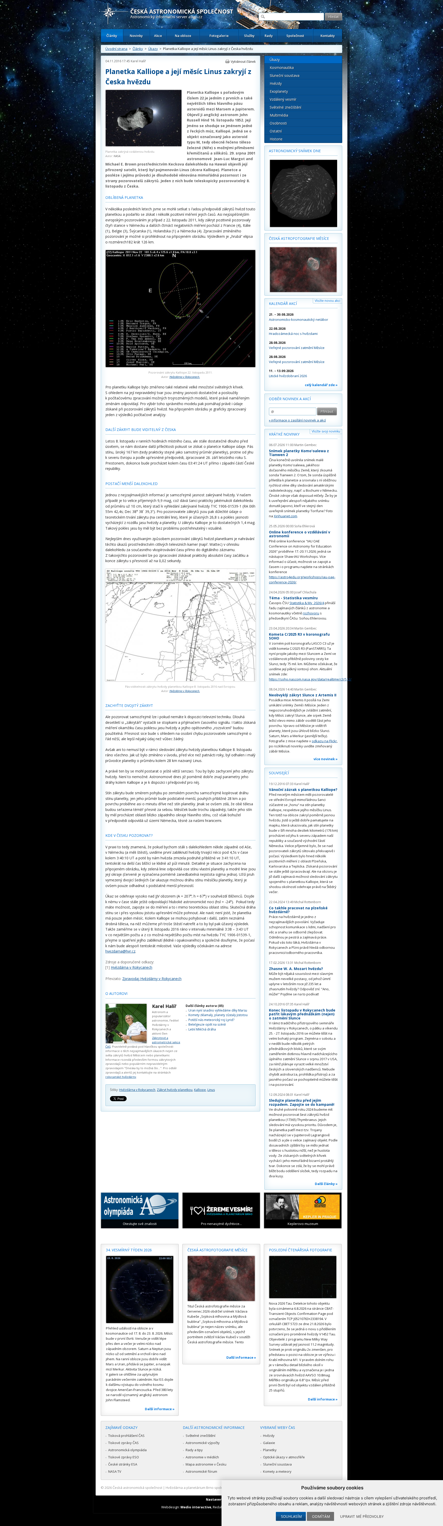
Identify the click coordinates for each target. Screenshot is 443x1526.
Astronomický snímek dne (295, 150)
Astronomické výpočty (203, 1442)
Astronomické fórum (201, 1471)
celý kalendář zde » (321, 385)
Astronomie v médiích (202, 1457)
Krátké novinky (284, 434)
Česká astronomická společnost (137, 1487)
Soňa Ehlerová (304, 526)
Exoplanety (279, 91)
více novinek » (326, 759)
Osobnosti (278, 123)
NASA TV (114, 1471)
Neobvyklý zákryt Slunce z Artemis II (302, 695)
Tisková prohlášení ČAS (126, 1435)
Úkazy (153, 48)
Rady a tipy (194, 1450)
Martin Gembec (305, 445)
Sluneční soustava (284, 75)
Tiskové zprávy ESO (123, 1457)
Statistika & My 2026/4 (306, 603)
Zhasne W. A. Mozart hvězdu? (296, 968)
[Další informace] (140, 1289)
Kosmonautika (282, 67)
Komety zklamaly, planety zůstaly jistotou (218, 1015)
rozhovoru (311, 613)
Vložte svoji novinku (326, 431)
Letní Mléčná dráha (202, 1029)
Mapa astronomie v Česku (206, 1464)
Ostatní (276, 131)
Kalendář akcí (283, 303)
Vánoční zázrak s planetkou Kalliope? (303, 789)
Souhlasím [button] (291, 1516)
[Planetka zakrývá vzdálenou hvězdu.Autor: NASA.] (143, 145)
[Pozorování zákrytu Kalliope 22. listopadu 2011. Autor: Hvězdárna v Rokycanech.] (180, 366)
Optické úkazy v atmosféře (284, 1457)
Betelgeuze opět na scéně (207, 1024)
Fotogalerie (219, 35)
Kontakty (327, 35)
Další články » (326, 1183)
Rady (269, 35)
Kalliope (200, 1090)
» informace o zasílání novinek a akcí (297, 420)
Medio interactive (195, 1507)
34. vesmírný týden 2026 (129, 1249)
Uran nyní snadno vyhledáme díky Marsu (217, 1010)
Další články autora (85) (205, 1006)
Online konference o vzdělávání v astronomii (299, 534)
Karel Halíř (138, 61)
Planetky (270, 1450)
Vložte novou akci (327, 300)
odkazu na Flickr (324, 741)
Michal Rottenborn (307, 902)
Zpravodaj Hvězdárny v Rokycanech (152, 978)
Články (111, 35)
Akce (158, 35)
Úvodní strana (116, 48)
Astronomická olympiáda (127, 1450)
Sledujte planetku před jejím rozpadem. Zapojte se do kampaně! (301, 1102)
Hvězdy (276, 83)
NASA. (117, 156)
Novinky (136, 35)
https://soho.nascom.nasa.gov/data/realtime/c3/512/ (310, 679)
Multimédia (279, 115)
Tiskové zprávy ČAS (123, 1442)
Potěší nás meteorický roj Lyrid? (211, 1020)
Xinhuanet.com (285, 516)
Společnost (295, 35)
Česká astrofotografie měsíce (299, 238)
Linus (211, 1090)
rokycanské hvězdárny (120, 1077)
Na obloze (183, 35)
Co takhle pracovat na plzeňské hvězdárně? (298, 909)
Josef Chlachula (305, 592)
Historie (276, 139)
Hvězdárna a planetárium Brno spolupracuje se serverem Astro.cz (217, 1487)
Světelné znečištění (285, 107)
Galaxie (269, 1442)
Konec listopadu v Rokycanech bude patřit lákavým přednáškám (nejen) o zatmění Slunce (302, 1014)
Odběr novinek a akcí (290, 398)
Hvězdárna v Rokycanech (131, 967)
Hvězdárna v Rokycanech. (184, 377)
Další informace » (160, 1409)
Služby (249, 35)
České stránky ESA (122, 1464)
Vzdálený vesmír (283, 99)
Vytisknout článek (243, 61)
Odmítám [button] (321, 1516)
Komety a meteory (277, 1471)
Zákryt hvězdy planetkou (175, 1090)
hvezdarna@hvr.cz (120, 951)
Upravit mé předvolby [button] (362, 1516)
